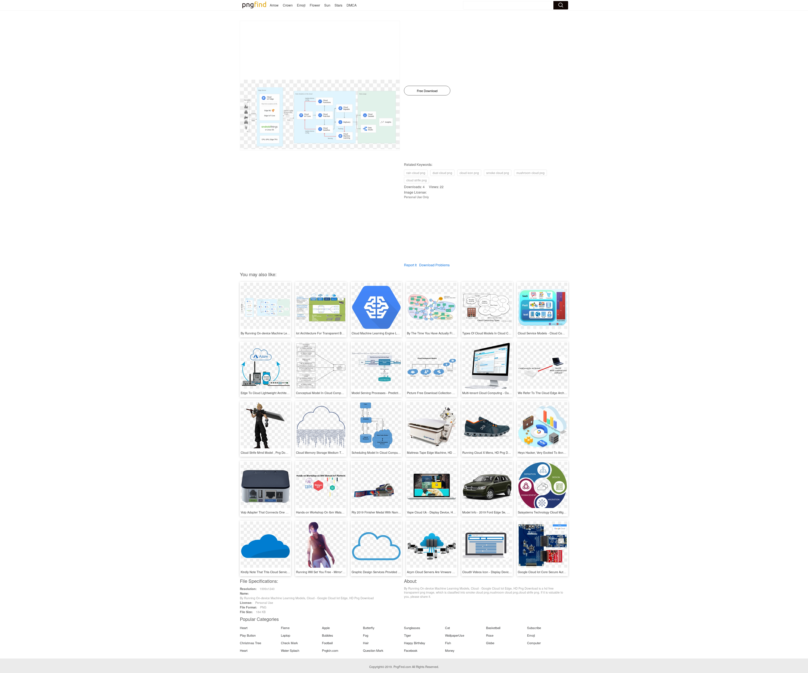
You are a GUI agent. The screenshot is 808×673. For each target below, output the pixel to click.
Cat (447, 627)
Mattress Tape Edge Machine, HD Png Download (439, 452)
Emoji (301, 5)
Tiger (407, 635)
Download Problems (434, 265)
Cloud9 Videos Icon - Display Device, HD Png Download (499, 572)
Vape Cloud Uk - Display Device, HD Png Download (441, 512)
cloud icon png (469, 173)
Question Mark (373, 650)
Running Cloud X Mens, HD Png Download (490, 452)
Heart (243, 627)
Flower (315, 5)
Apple (326, 627)
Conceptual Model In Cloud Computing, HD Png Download (335, 393)
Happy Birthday (414, 643)
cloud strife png (416, 180)
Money (449, 650)
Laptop (285, 635)
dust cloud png (442, 173)
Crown (288, 5)
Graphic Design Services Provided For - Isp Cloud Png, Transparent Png (400, 572)
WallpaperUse (454, 635)
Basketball (493, 627)
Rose (489, 635)
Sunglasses (412, 627)
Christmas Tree (250, 643)
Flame (285, 627)
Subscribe (534, 627)
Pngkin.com (330, 650)
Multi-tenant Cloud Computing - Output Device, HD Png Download (506, 393)
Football (327, 643)
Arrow (274, 5)
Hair (366, 643)
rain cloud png (415, 173)
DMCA (352, 5)
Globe (490, 643)
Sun (327, 5)
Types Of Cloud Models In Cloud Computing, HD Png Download (504, 333)
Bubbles (327, 635)
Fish (448, 643)
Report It (410, 265)
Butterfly (369, 627)
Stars (338, 5)
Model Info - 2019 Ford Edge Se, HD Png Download (496, 512)
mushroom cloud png (530, 173)
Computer (534, 643)
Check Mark (289, 643)
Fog (365, 635)
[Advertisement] (320, 50)
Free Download (427, 90)
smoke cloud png (497, 173)
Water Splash (290, 650)
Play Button (248, 635)
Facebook (410, 650)
